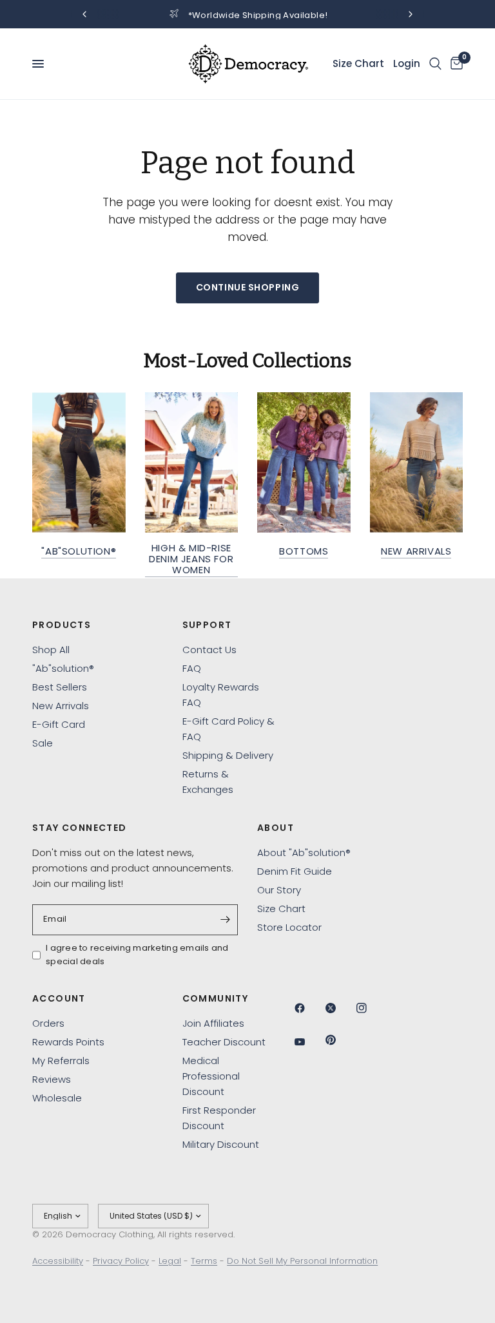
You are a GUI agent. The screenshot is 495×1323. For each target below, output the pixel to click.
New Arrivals (416, 551)
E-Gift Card (58, 724)
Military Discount (220, 1144)
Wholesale (57, 1098)
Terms (204, 1261)
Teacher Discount (224, 1042)
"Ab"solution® (78, 551)
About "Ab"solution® (304, 852)
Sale (42, 743)
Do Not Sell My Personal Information (302, 1261)
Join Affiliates (213, 1023)
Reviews (51, 1079)
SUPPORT (207, 624)
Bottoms (303, 551)
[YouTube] (309, 1041)
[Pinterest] (339, 1039)
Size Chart (281, 908)
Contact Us (209, 649)
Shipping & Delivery (227, 755)
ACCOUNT (59, 998)
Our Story (279, 890)
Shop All (51, 649)
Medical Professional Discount (211, 1076)
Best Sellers (59, 687)
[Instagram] (370, 1008)
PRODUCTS (61, 624)
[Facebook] (309, 1008)
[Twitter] (339, 1008)
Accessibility (57, 1261)
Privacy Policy (121, 1261)
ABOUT (275, 827)
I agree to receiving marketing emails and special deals (137, 954)
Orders (48, 1023)
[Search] (435, 63)
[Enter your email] (225, 919)
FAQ (191, 668)
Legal (170, 1261)
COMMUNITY (215, 998)
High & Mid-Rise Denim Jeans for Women (191, 558)
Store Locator (289, 927)
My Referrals (61, 1060)
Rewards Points (68, 1042)
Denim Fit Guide (294, 871)
